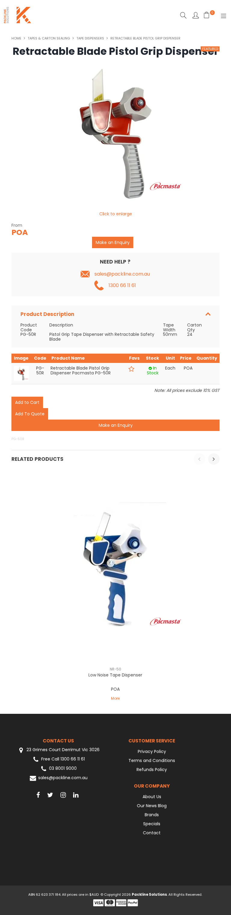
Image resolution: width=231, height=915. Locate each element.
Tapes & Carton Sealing (49, 38)
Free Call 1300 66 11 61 (63, 759)
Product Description (47, 314)
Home (16, 38)
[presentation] (199, 459)
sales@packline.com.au (122, 274)
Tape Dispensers (90, 38)
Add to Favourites (131, 369)
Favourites (195, 15)
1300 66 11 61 (122, 285)
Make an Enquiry (113, 242)
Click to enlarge (115, 214)
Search (183, 15)
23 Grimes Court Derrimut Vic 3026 (62, 750)
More (115, 698)
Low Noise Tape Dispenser (115, 675)
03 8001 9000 (63, 768)
